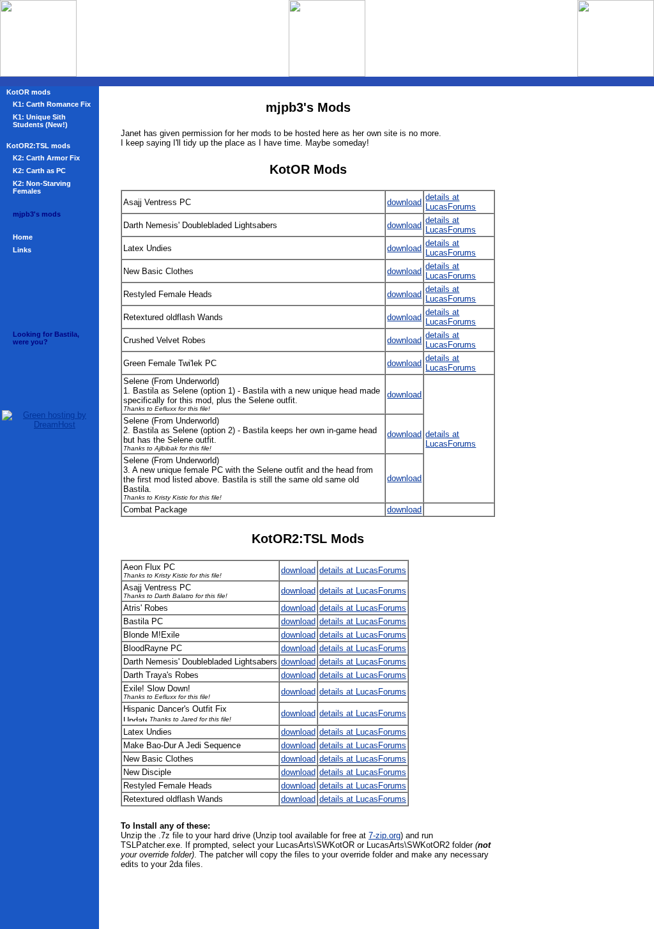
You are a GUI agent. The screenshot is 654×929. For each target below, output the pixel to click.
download (404, 202)
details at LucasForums (450, 201)
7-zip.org (384, 835)
